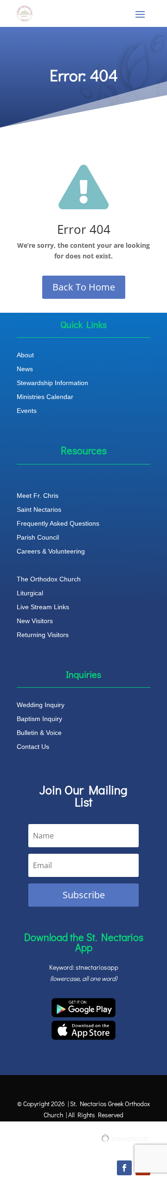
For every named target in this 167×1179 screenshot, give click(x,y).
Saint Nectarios (39, 509)
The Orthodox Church (49, 579)
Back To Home (83, 287)
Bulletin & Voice (39, 732)
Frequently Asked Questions (58, 523)
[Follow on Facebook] (124, 1167)
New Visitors (35, 621)
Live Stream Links (43, 607)
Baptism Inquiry (39, 718)
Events (27, 410)
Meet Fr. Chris (37, 495)
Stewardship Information (52, 383)
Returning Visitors (43, 634)
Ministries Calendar (45, 396)
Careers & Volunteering (51, 551)
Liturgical (30, 593)
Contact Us (33, 746)
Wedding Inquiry (40, 705)
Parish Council (38, 537)
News (25, 369)
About (25, 355)
